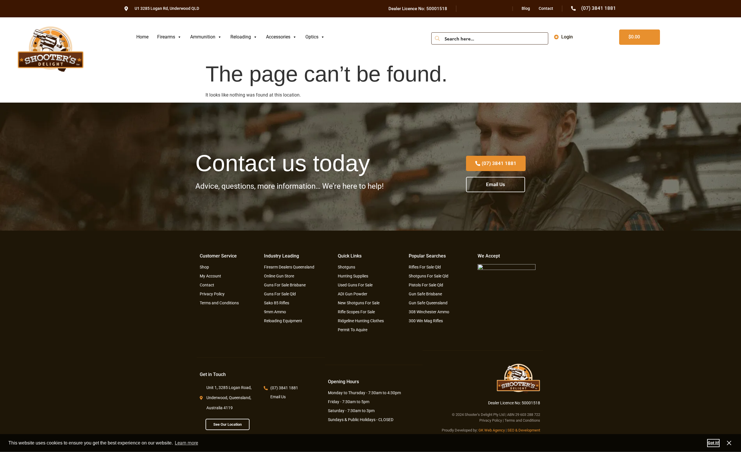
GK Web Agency (491, 430)
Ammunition (202, 37)
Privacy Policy (490, 420)
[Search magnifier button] (437, 38)
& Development (527, 430)
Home (142, 37)
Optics (311, 37)
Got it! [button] (713, 442)
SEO (510, 430)
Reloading (240, 37)
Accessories (278, 37)
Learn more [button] (186, 443)
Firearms (166, 37)
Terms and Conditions (522, 420)
